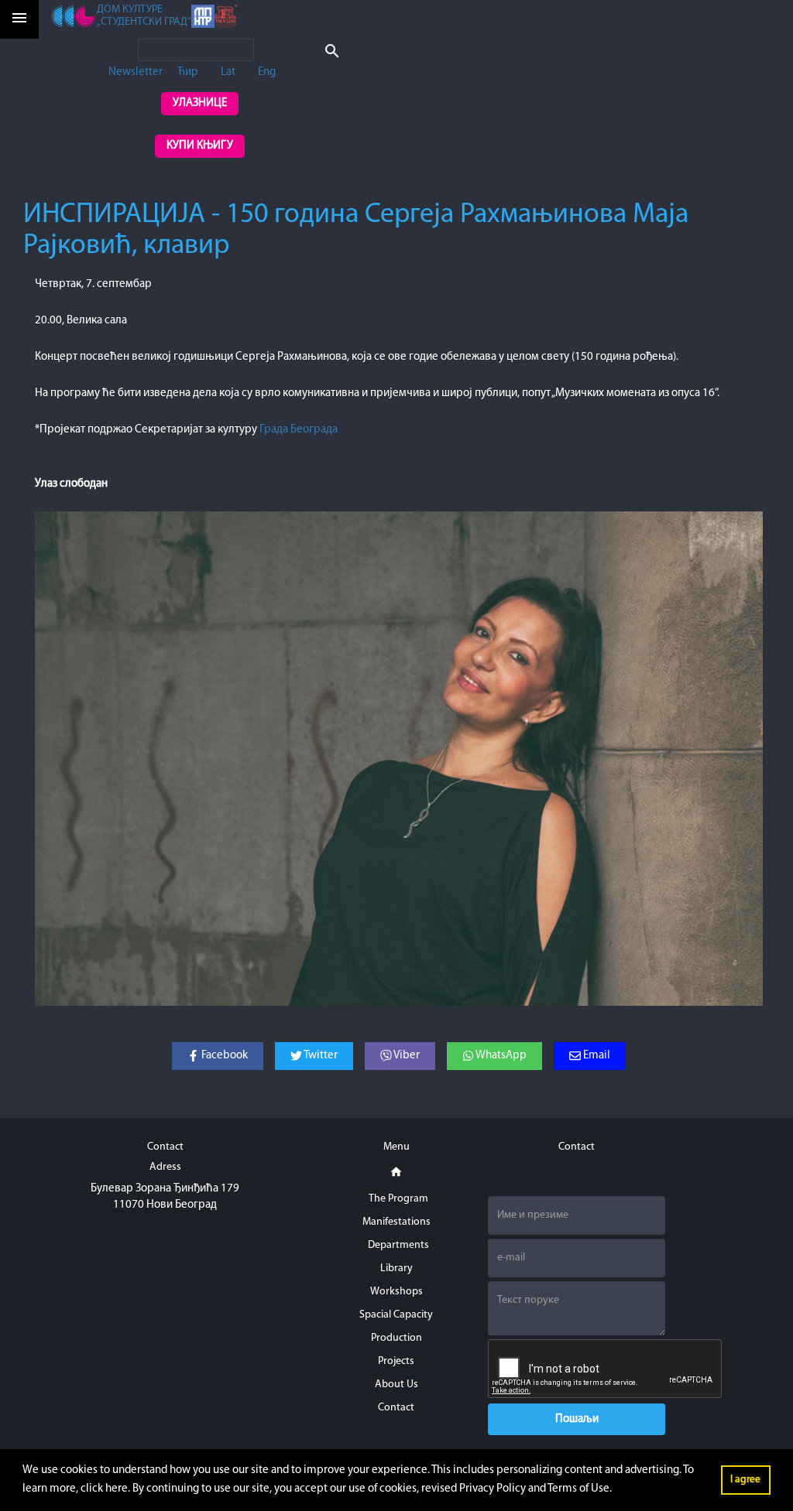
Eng (267, 72)
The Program (398, 1199)
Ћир (187, 72)
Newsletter (135, 72)
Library (396, 1268)
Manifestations (396, 1222)
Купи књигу (199, 146)
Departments (398, 1245)
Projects (396, 1361)
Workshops (396, 1291)
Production (396, 1338)
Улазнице (200, 103)
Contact (396, 1408)
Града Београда (298, 430)
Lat (228, 72)
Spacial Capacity (396, 1315)
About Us (396, 1384)
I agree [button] (745, 1480)
